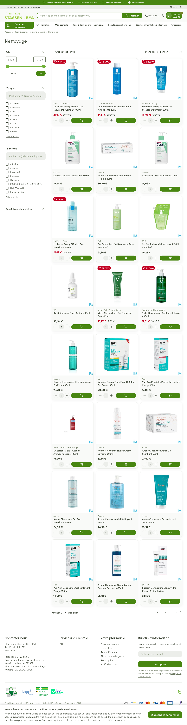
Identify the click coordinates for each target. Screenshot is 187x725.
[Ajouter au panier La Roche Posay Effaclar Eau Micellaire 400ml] (81, 258)
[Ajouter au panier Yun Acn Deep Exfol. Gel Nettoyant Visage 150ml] (81, 601)
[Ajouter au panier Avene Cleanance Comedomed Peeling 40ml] (126, 189)
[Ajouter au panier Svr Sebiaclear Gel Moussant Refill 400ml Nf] (170, 258)
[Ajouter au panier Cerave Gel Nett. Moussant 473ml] (81, 189)
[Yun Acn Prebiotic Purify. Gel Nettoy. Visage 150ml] (161, 355)
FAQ (61, 643)
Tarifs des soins (109, 664)
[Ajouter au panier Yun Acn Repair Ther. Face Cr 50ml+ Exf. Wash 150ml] (126, 395)
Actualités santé (21, 7)
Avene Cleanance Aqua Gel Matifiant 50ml (156, 452)
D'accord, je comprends (165, 715)
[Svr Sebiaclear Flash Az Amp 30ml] (73, 286)
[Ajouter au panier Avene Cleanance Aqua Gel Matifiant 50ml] (170, 464)
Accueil (8, 31)
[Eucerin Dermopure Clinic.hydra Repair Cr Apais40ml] (161, 560)
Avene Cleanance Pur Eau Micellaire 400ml (67, 520)
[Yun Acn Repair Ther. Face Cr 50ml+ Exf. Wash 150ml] (117, 355)
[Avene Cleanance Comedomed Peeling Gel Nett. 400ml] (117, 560)
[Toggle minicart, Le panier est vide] (169, 15)
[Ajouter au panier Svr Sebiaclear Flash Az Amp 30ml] (81, 326)
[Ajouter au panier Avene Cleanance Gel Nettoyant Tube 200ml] (170, 532)
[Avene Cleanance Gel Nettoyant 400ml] (117, 492)
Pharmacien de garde (112, 656)
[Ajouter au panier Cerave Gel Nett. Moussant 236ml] (170, 189)
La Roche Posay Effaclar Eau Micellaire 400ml (68, 245)
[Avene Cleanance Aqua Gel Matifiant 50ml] (161, 423)
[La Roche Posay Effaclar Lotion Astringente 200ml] (117, 79)
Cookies (58, 702)
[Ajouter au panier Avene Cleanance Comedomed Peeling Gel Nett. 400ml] (126, 601)
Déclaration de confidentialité (39, 702)
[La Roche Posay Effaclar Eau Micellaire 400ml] (73, 217)
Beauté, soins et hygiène (119, 24)
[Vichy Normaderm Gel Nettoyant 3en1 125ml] (117, 286)
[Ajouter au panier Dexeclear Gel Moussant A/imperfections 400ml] (81, 464)
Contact (8, 7)
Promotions (45, 24)
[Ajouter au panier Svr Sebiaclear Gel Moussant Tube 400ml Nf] (126, 258)
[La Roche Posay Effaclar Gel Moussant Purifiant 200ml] (161, 79)
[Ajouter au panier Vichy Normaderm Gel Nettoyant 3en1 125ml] (126, 326)
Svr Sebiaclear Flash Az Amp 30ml (71, 312)
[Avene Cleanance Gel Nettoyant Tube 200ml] (161, 492)
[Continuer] (180, 612)
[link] (158, 612)
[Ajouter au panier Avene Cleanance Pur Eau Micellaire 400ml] (81, 532)
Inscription (160, 664)
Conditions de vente (14, 702)
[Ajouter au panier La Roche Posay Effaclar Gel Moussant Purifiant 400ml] (81, 120)
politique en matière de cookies (108, 719)
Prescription (36, 7)
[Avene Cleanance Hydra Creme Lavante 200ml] (117, 423)
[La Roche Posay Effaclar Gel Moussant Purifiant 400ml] (73, 79)
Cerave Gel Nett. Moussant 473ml (71, 175)
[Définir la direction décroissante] (180, 51)
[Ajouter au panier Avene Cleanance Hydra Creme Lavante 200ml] (126, 464)
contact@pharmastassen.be (29, 659)
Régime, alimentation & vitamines (151, 24)
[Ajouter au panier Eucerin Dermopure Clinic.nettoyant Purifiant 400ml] (81, 395)
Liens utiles (106, 647)
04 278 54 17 (23, 656)
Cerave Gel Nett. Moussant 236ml (160, 175)
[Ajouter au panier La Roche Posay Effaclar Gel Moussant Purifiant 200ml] (170, 120)
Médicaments (61, 24)
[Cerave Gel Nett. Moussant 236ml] (161, 148)
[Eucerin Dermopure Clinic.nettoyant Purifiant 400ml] (73, 355)
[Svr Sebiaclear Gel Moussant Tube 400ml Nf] (117, 217)
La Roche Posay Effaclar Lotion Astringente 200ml (114, 108)
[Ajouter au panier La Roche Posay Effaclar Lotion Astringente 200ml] (126, 120)
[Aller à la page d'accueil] (19, 15)
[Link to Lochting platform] (180, 703)
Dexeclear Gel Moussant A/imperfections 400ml (66, 452)
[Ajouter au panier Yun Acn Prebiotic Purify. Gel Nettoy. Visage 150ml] (170, 395)
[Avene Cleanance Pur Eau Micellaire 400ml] (73, 492)
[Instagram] (180, 691)
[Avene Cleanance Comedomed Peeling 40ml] (117, 148)
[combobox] (80, 15)
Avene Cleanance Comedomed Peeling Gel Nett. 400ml (114, 586)
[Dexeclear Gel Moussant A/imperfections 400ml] (73, 423)
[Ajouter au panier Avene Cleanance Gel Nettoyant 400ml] (126, 532)
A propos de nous (110, 643)
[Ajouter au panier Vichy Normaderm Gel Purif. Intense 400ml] (170, 326)
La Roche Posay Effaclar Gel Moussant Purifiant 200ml (157, 108)
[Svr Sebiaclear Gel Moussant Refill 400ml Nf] (161, 217)
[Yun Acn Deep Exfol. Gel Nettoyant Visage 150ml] (73, 560)
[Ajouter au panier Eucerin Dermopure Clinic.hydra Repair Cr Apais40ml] (170, 601)
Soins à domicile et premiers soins (88, 24)
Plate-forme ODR (73, 702)
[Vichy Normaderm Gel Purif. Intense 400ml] (161, 286)
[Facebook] (174, 691)
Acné (42, 31)
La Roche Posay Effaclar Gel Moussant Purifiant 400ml (68, 108)
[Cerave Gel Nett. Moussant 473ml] (73, 148)
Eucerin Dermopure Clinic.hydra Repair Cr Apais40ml (159, 589)
